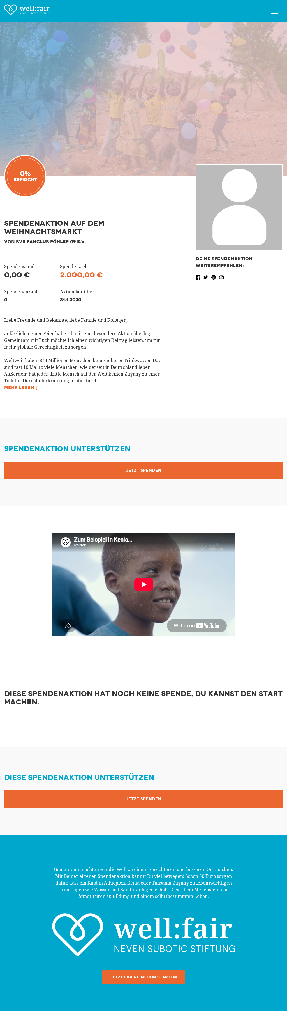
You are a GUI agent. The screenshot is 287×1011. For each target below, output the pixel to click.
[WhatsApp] (214, 277)
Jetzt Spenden (143, 470)
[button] (198, 277)
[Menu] (274, 11)
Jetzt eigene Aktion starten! (143, 977)
